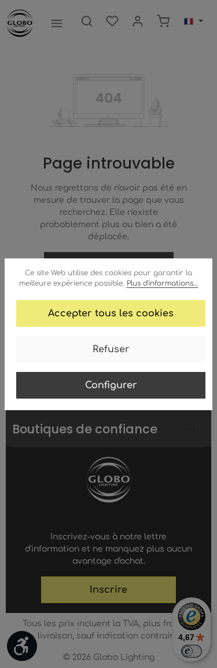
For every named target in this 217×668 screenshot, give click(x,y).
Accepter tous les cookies (111, 313)
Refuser (111, 349)
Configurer (111, 385)
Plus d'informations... (162, 283)
